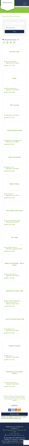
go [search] (15, 31)
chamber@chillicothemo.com (15, 435)
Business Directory (9, 396)
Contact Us (16, 399)
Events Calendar (19, 396)
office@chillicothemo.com (12, 418)
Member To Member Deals (18, 397)
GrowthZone (22, 441)
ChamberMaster (15, 443)
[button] (3, 39)
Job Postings (8, 399)
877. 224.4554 (15, 433)
